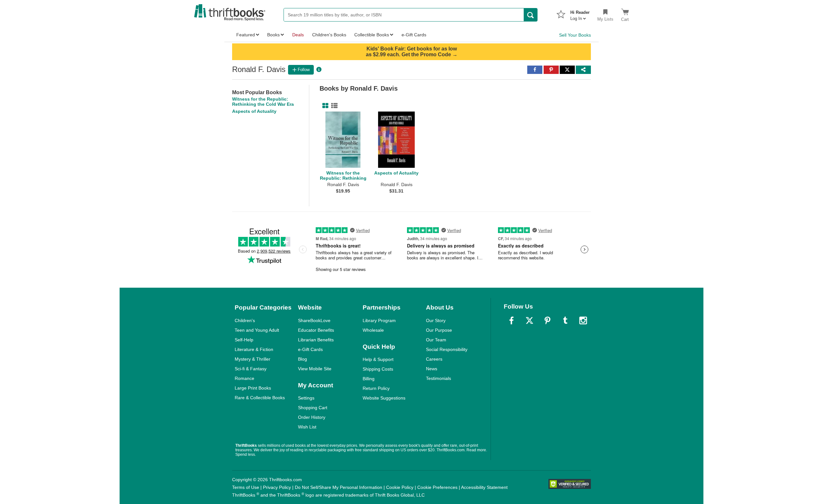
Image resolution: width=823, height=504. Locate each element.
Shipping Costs (378, 369)
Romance (244, 378)
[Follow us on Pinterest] (547, 320)
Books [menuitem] (273, 34)
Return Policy (376, 388)
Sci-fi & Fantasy (251, 368)
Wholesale (373, 330)
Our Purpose (439, 330)
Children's (245, 320)
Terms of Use (245, 487)
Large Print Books (253, 388)
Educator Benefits (316, 330)
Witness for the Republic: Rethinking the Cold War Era (263, 101)
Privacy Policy (277, 487)
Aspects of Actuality (254, 111)
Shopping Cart (312, 407)
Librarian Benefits (316, 339)
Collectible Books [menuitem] (371, 34)
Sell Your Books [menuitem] (575, 35)
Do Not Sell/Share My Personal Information (338, 487)
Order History (311, 417)
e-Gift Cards (310, 349)
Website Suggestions (384, 398)
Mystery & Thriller (252, 359)
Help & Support (378, 359)
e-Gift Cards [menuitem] (414, 34)
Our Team (436, 339)
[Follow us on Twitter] (529, 320)
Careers (434, 359)
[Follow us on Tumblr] (565, 320)
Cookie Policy (399, 487)
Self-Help (244, 339)
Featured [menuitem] (245, 34)
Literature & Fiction (254, 349)
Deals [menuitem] (298, 34)
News (431, 368)
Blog (302, 359)
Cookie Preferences (437, 487)
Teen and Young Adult (257, 330)
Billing (369, 378)
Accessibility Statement (484, 487)
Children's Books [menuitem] (329, 34)
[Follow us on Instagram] (583, 320)
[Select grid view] (324, 106)
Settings (306, 398)
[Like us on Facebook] (511, 320)
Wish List (307, 426)
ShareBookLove (314, 320)
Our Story (436, 320)
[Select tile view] (333, 106)
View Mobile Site (314, 368)
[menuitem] (580, 13)
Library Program (379, 320)
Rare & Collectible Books (260, 397)
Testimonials (438, 378)
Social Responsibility (446, 349)
